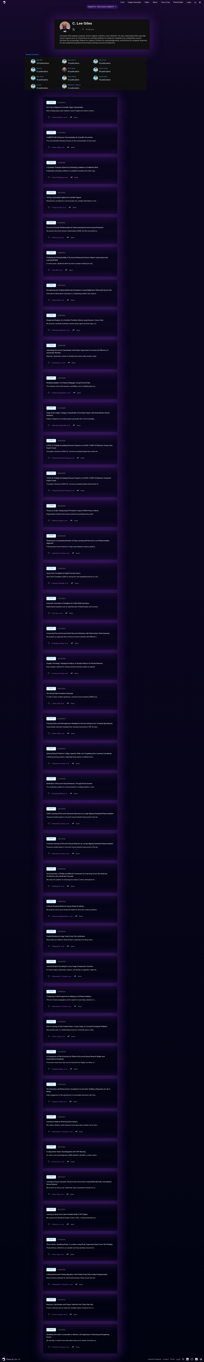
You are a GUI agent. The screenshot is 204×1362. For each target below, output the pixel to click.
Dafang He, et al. (58, 886)
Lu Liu (39, 85)
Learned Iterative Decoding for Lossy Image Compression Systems (69, 966)
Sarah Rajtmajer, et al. (60, 177)
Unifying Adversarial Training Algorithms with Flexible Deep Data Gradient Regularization (76, 1274)
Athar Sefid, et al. (58, 147)
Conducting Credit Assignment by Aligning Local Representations (68, 996)
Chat (122, 2)
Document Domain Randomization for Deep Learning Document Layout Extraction (74, 227)
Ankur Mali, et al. (58, 300)
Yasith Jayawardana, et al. (62, 393)
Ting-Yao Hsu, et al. (59, 207)
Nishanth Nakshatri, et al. (61, 330)
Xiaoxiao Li (72, 60)
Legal (178, 1359)
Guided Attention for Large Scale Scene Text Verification (65, 936)
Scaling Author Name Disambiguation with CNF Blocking (66, 1152)
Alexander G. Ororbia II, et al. (63, 1131)
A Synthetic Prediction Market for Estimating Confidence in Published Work (72, 167)
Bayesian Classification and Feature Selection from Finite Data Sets (69, 1304)
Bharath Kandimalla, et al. (61, 425)
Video (147, 2)
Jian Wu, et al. (57, 270)
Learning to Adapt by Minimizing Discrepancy (62, 1122)
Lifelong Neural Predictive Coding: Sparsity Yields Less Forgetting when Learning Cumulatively (79, 753)
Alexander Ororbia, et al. (61, 553)
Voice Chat (165, 2)
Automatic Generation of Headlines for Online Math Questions (67, 603)
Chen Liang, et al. (59, 1036)
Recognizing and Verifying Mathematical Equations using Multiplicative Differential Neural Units (79, 290)
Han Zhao (40, 76)
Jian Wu (39, 60)
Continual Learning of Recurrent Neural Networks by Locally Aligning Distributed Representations (79, 843)
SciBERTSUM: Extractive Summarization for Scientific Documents (69, 137)
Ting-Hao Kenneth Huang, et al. (63, 458)
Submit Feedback (154, 1359)
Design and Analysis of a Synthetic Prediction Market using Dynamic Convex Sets (74, 320)
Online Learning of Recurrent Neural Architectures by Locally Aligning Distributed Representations (80, 813)
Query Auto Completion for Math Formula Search (63, 573)
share (76, 117)
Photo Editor (178, 2)
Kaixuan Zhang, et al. (61, 673)
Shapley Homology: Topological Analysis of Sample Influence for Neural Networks (74, 663)
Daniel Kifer (103, 76)
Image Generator (134, 2)
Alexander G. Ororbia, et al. (62, 976)
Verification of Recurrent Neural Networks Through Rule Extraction (69, 783)
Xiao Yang (71, 68)
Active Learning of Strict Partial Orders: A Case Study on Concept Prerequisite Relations (76, 1026)
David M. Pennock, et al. (61, 1347)
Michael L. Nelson (74, 85)
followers (90, 29)
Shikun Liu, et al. (58, 1224)
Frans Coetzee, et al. (60, 1314)
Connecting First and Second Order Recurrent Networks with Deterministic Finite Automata (77, 633)
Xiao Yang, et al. (58, 1194)
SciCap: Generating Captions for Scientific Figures (63, 197)
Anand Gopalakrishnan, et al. (62, 916)
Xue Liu (39, 68)
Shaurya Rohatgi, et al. (60, 583)
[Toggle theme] (195, 2)
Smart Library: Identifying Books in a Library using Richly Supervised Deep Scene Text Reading (79, 1244)
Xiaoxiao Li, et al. (59, 363)
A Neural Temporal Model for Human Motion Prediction (65, 906)
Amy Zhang (72, 76)
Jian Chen (102, 60)
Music (155, 2)
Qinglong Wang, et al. (61, 643)
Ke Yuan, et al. (58, 613)
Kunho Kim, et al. (58, 1162)
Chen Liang (103, 68)
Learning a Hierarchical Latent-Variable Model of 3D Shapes (67, 1214)
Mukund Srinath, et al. (60, 520)
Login (189, 2)
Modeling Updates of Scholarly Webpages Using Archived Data (68, 383)
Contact (166, 1359)
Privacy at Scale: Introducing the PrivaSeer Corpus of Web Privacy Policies (72, 510)
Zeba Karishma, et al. (60, 117)
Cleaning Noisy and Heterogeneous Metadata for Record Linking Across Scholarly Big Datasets (79, 723)
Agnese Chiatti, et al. (60, 1101)
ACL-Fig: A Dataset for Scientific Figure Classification (64, 107)
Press (172, 1359)
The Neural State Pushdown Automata (59, 693)
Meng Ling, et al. (58, 237)
